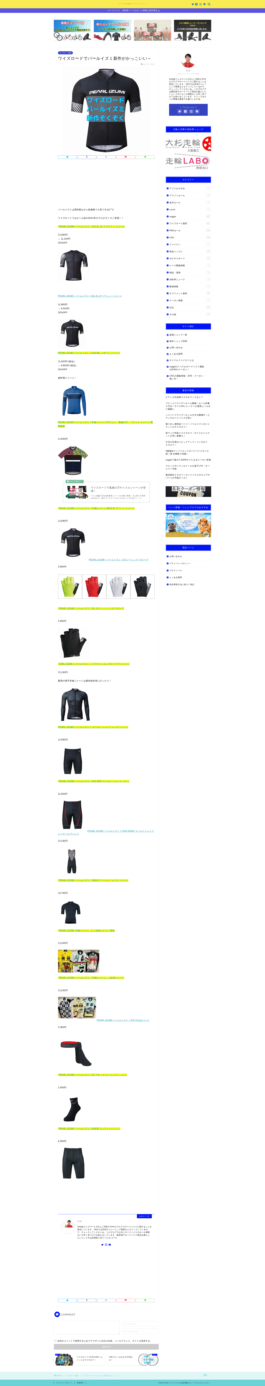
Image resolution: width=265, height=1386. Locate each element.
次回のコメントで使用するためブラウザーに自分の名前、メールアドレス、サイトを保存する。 (104, 1341)
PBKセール (189, 230)
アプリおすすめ (189, 188)
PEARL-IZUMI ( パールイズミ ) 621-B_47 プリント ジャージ (90, 296)
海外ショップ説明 (178, 341)
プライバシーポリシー (179, 563)
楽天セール (189, 202)
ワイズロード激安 (65, 53)
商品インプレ (189, 251)
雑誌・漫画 (189, 272)
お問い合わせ (176, 347)
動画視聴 (189, 286)
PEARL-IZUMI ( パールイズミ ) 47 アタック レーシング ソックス (93, 1075)
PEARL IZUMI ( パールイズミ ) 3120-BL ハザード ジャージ (89, 353)
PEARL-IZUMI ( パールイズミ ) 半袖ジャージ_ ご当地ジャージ (91, 978)
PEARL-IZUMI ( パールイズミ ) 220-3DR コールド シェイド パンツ (94, 781)
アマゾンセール (189, 195)
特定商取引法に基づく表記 (181, 584)
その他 (189, 314)
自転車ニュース (189, 279)
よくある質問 (176, 354)
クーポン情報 (189, 300)
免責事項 (80, 1383)
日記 (189, 307)
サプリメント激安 (189, 293)
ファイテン (189, 244)
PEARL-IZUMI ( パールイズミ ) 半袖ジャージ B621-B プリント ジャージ (97, 508)
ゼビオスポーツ (189, 258)
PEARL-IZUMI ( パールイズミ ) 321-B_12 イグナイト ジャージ (92, 226)
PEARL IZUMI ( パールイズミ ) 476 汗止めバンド (123, 1020)
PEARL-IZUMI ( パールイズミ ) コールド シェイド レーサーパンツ (93, 727)
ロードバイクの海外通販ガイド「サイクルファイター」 (132, 3)
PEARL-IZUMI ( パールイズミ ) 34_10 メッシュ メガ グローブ (91, 608)
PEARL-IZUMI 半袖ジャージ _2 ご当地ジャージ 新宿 (87, 930)
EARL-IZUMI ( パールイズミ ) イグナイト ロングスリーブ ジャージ (94, 664)
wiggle (189, 216)
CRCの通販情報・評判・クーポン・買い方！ (187, 377)
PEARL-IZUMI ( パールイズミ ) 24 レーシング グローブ (118, 560)
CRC (189, 237)
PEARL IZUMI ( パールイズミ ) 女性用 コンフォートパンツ (89, 1128)
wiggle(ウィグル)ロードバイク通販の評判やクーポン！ (186, 368)
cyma (189, 209)
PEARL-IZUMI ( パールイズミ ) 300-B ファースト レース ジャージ (93, 880)
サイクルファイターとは (181, 360)
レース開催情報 (189, 265)
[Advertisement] (106, 184)
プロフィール (175, 571)
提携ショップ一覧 (178, 335)
